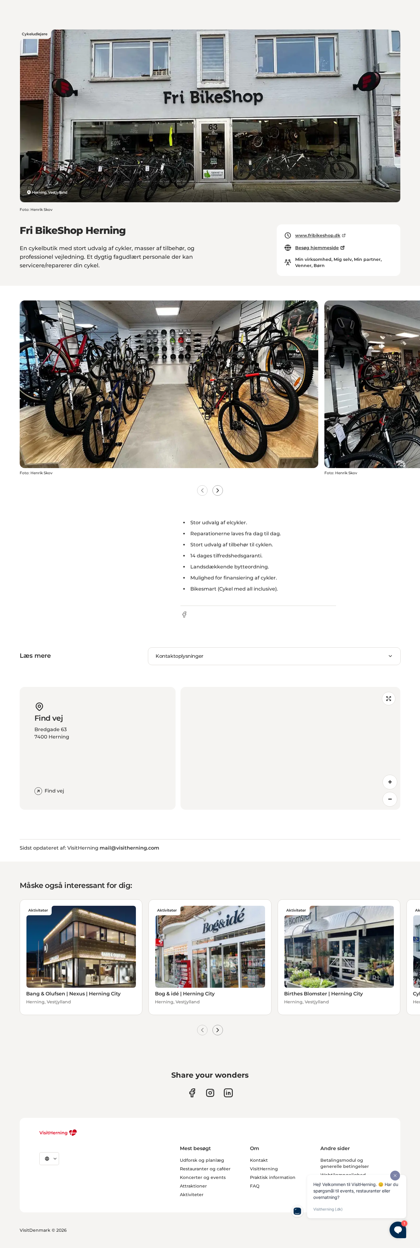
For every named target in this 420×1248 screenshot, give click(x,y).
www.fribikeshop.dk (317, 235)
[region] (290, 748)
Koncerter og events (203, 1177)
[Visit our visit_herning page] (210, 1092)
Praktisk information (272, 1177)
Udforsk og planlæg (202, 1160)
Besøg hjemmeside (317, 247)
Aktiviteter (192, 1194)
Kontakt (259, 1160)
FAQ (255, 1186)
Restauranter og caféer (205, 1169)
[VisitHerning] (58, 1132)
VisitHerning (264, 1169)
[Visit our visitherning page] (192, 1092)
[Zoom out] (389, 799)
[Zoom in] (389, 782)
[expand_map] (388, 698)
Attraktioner (193, 1186)
